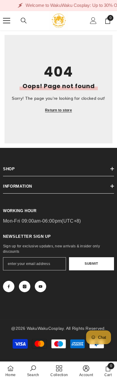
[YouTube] (40, 286)
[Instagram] (24, 286)
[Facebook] (8, 286)
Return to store (58, 110)
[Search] (23, 20)
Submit (91, 263)
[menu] (6, 20)
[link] (33, 371)
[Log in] (93, 20)
